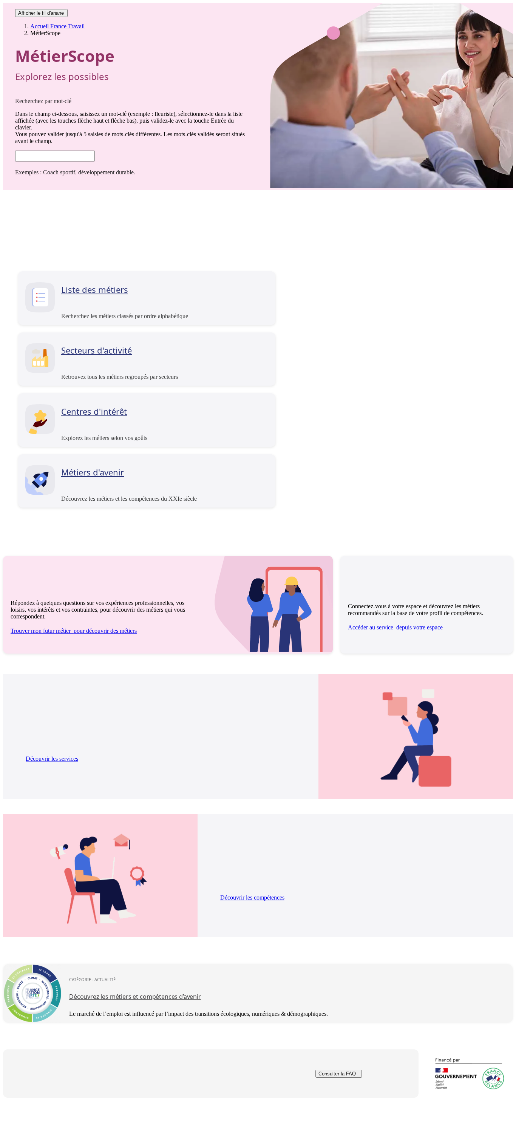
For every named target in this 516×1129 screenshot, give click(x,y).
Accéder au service (395, 627)
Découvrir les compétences (252, 897)
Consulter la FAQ (337, 1074)
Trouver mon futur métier (74, 631)
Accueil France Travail (57, 26)
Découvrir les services (52, 758)
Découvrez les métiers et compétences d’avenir (135, 996)
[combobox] (55, 156)
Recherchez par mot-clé (43, 101)
